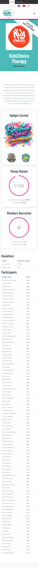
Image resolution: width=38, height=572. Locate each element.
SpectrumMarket (19, 2)
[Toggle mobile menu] (34, 13)
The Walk (12, 2)
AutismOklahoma (4, 2)
